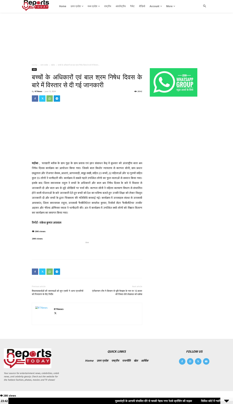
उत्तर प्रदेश (44, 65)
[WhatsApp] (49, 98)
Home (34, 65)
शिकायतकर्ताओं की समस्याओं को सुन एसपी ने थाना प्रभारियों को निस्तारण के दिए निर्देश (57, 293)
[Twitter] (42, 98)
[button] (204, 6)
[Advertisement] (116, 36)
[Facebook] (35, 98)
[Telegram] (57, 98)
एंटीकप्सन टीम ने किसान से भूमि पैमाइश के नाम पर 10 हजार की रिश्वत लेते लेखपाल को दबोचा (117, 293)
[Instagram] (190, 361)
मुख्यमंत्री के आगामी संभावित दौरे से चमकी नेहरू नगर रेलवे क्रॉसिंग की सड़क (142, 401)
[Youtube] (206, 361)
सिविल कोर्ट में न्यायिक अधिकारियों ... (208, 401)
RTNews (38, 91)
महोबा (53, 65)
